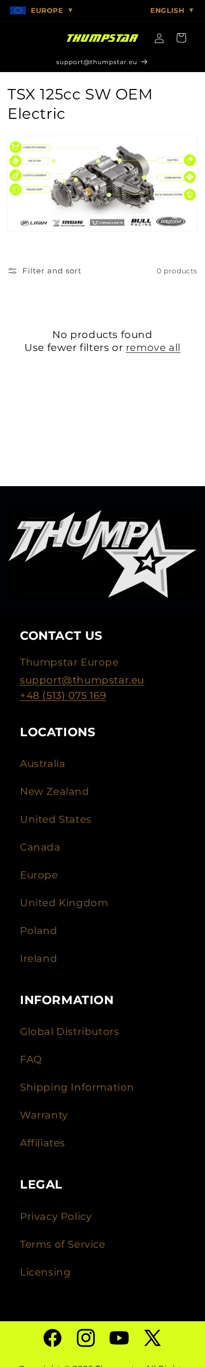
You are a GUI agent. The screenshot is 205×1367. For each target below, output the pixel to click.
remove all (153, 347)
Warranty (44, 1115)
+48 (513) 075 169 (63, 695)
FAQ (31, 1059)
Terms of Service (62, 1244)
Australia (42, 763)
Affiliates (42, 1143)
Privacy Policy (56, 1216)
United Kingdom (64, 903)
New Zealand (55, 791)
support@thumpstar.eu (82, 680)
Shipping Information (77, 1087)
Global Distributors (69, 1031)
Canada (40, 847)
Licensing (45, 1272)
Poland (39, 931)
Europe (39, 875)
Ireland (38, 958)
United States (56, 819)
